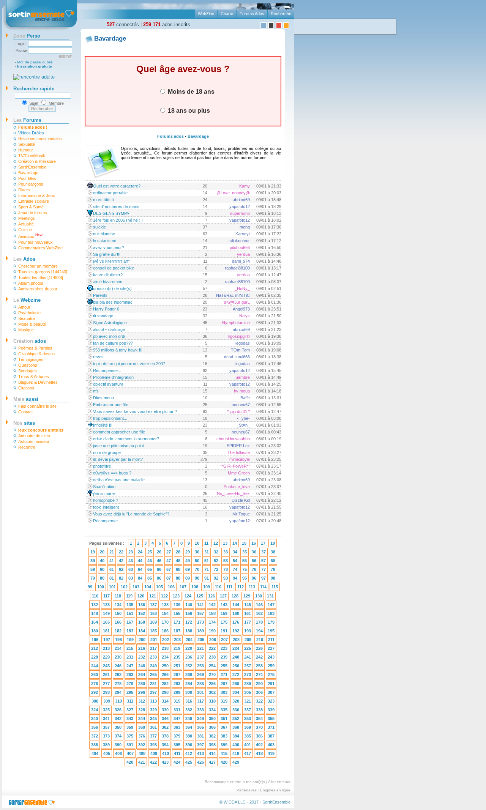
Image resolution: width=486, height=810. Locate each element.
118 (118, 596)
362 (165, 727)
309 (106, 701)
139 (177, 604)
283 (177, 683)
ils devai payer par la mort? (118, 459)
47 (168, 560)
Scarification (104, 486)
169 (153, 622)
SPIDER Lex (238, 445)
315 (177, 701)
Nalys (244, 316)
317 (200, 701)
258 (259, 665)
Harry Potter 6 (106, 309)
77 (263, 569)
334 (212, 710)
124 (188, 596)
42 (121, 560)
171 (177, 622)
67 (168, 569)
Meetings (26, 218)
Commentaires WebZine (40, 248)
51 (206, 560)
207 (224, 639)
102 (124, 587)
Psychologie (29, 312)
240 (235, 657)
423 (165, 762)
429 (235, 762)
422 (153, 762)
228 (94, 657)
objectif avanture (108, 384)
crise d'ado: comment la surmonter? (126, 439)
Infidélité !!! (102, 425)
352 (235, 718)
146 (259, 604)
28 (178, 552)
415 (224, 753)
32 (216, 552)
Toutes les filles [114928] (40, 277)
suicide (99, 227)
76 (254, 569)
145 (247, 604)
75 (244, 569)
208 (236, 639)
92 (216, 578)
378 (165, 736)
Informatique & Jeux (36, 195)
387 (271, 736)
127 (223, 596)
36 (254, 552)
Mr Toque (241, 514)
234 (165, 657)
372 (94, 736)
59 (92, 569)
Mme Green (239, 473)
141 (200, 604)
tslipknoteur (239, 240)
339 (271, 710)
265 (153, 674)
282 (165, 683)
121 (152, 596)
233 (153, 657)
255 (224, 665)
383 (224, 736)
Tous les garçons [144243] (42, 271)
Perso (26, 36)
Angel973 (241, 309)
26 (159, 552)
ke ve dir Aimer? (108, 275)
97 (263, 578)
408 (142, 753)
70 (197, 569)
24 (140, 552)
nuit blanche (104, 234)
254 (212, 665)
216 (141, 648)
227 (271, 648)
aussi (25, 399)
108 (194, 587)
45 (149, 560)
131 (270, 596)
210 (259, 639)
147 (271, 604)
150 (118, 613)
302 (212, 692)
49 (187, 560)
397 (200, 744)
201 (153, 639)
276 (94, 683)
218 (165, 648)
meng (245, 227)
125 (199, 596)
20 (102, 552)
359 (129, 727)
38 (273, 552)
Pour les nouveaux (35, 242)
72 (216, 569)
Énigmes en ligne (275, 790)
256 (235, 665)
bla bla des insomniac (113, 302)
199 (130, 639)
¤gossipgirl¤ (239, 336)
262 (118, 674)
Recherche (281, 13)
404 (95, 753)
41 (111, 560)
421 (141, 762)
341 (106, 718)
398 (212, 744)
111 (229, 587)
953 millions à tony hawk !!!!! (119, 350)
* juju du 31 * (238, 411)
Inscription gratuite (34, 66)
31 (206, 552)
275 (271, 674)
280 (141, 683)
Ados (24, 259)
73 (225, 569)
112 (240, 587)
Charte (227, 13)
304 (235, 692)
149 (106, 613)
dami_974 (241, 261)
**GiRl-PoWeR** (235, 466)
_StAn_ (243, 425)
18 (272, 543)
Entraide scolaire (33, 201)
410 (165, 753)
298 (165, 692)
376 (141, 736)
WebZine (206, 13)
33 (225, 552)
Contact (25, 412)
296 (141, 692)
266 (165, 674)
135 (129, 604)
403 (271, 744)
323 (271, 701)
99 (90, 587)
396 (188, 744)
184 (141, 631)
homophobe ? (105, 500)
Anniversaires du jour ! (39, 289)
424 (177, 762)
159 (224, 613)
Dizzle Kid (241, 500)
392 (141, 744)
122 (164, 596)
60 (102, 569)
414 (212, 753)
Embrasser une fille (110, 404)
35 (244, 552)
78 (273, 569)
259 (271, 665)
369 (247, 727)
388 (94, 744)
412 (188, 753)
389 (106, 744)
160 (235, 613)
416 (235, 753)
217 (153, 648)
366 (212, 727)
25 (149, 552)
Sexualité (26, 144)
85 (149, 578)
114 (263, 587)
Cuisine (25, 229)
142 (212, 604)
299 (177, 692)
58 (273, 560)
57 (263, 560)
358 (118, 727)
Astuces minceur (33, 441)
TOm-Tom (240, 350)
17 (263, 543)
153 (153, 613)
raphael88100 (237, 268)
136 (141, 604)
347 (177, 718)
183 (129, 631)
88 (178, 578)
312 (141, 701)
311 (130, 701)
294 (118, 692)
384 (235, 736)
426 (200, 762)
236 (188, 657)
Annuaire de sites (34, 435)
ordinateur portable (110, 193)
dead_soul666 (237, 357)
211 (271, 639)
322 (259, 701)
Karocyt (242, 234)
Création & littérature (37, 161)
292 (94, 692)
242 (259, 657)
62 (121, 569)
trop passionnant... (110, 418)
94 (235, 578)
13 (225, 543)
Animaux (31, 236)
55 (244, 560)
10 (197, 543)
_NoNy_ (242, 288)
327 (129, 710)
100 (100, 587)
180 (94, 631)
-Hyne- (243, 418)
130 (258, 596)
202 (165, 639)
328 (141, 710)
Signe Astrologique (110, 322)
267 (177, 674)
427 (212, 762)
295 (129, 692)
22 (121, 552)
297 (153, 692)
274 (259, 674)
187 (177, 631)
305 (247, 692)
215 (129, 648)
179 (271, 622)
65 (149, 569)
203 (177, 639)
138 (165, 604)
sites (24, 423)
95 (244, 578)
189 (200, 631)
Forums (27, 120)
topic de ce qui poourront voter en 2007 (129, 363)
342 (118, 718)
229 (106, 657)
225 (247, 648)
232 (141, 657)
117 (106, 596)
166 (118, 622)
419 (271, 753)
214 (118, 648)
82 (121, 578)
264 (141, 674)
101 (112, 587)
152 (141, 613)
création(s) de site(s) (112, 288)
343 (129, 718)
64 (140, 569)
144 (235, 604)
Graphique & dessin (36, 353)
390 (118, 744)
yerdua (243, 254)
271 (224, 674)
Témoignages (30, 359)
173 (200, 622)
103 (136, 587)
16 (253, 543)
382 (212, 736)
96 (254, 578)
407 (130, 753)
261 (106, 674)
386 (259, 736)
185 (153, 631)
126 (211, 596)
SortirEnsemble (32, 167)
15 (244, 543)
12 (215, 543)
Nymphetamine (236, 322)
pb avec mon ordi (109, 336)
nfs (96, 391)
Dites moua (103, 398)
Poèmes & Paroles (35, 348)
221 (200, 648)
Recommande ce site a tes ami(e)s (235, 782)
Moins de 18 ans (190, 91)
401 (247, 744)
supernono (240, 213)
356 (94, 727)
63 (130, 569)
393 (153, 744)
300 (188, 692)
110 (218, 587)
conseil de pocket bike (113, 268)
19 (92, 552)
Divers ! (25, 190)
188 (188, 631)
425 (188, 762)
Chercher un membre (38, 266)
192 (235, 631)
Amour (24, 307)
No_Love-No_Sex (233, 493)
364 (188, 727)
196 (95, 639)
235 (177, 657)
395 (177, 744)
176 (235, 622)
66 (159, 569)
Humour (25, 150)
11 (206, 543)
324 (94, 710)
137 (153, 604)
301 (200, 692)
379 (177, 736)
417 (247, 753)
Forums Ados (252, 13)
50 (197, 560)
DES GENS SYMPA (111, 213)
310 (118, 701)
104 (147, 587)
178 (259, 622)
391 (129, 744)
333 (200, 710)
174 (212, 622)
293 (106, 692)
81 (111, 578)
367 (224, 727)
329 (153, 710)
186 (165, 631)
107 (183, 587)
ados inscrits (166, 24)
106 (171, 587)
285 (200, 683)
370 (259, 727)
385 (247, 736)
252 (188, 665)
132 (94, 604)
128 (235, 596)
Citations (26, 388)
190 (212, 631)
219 (177, 648)
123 (176, 596)
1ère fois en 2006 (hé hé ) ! (118, 220)
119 (129, 596)
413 (200, 753)
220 (188, 648)
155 (177, 613)
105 (159, 587)
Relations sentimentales (40, 138)
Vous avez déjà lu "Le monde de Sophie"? (131, 514)
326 (118, 710)
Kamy (244, 186)
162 (259, 613)
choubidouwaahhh (233, 439)
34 (235, 552)
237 (200, 657)
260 (94, 674)
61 (111, 569)
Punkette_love (237, 486)
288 (235, 683)
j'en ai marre (104, 493)
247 (129, 665)
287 (224, 683)
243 (271, 657)
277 (106, 683)
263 (129, 674)
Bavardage (28, 172)
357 (106, 727)
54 (235, 560)
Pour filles (27, 178)
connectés (123, 24)
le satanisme (104, 240)
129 (246, 596)
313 (153, 701)
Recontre (26, 447)
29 (187, 552)
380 (188, 736)
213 (106, 648)
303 (224, 692)
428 (224, 762)
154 (165, 613)
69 (187, 569)
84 (140, 578)
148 (94, 613)
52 (216, 560)
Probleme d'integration (113, 377)
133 (106, 604)
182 (118, 631)
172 (188, 622)
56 (254, 560)
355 (271, 718)
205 (200, 639)
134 (118, 604)
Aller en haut (279, 782)
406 (118, 753)
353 (247, 718)
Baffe (245, 398)
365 (200, 727)
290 (259, 683)
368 (235, 727)
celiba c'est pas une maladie (119, 479)
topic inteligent (106, 507)
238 (212, 657)
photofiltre (102, 466)
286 (212, 683)
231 (129, 657)
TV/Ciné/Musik (31, 155)
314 (165, 701)
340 (94, 718)
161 (247, 613)
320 (235, 701)
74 (235, 569)
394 (165, 744)
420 (129, 762)
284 (188, 683)
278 (118, 683)
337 (247, 710)
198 (118, 639)
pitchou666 (240, 247)
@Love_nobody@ (233, 193)
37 (263, 552)
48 (178, 560)
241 (247, 657)
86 (159, 578)
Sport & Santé (31, 207)
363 (177, 727)
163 (271, 613)
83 (130, 578)
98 (273, 578)
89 (187, 578)
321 (247, 701)
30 (197, 552)
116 (95, 596)
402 (259, 744)
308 (95, 701)
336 (235, 710)
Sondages (27, 371)
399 (224, 744)
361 (153, 727)
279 (129, 683)
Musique (26, 330)
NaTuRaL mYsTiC (233, 295)
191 (224, 631)
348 (188, 718)
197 (106, 639)
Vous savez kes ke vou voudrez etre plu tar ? (135, 411)
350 (212, 718)
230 (118, 657)
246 (118, 665)
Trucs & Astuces (33, 376)
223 (224, 648)
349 (200, 718)
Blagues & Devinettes (38, 382)
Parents (100, 295)
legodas (242, 343)
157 (200, 613)
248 (141, 665)
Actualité (26, 224)
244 (94, 665)
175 (224, 622)
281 (153, 683)
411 (177, 753)
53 (225, 560)
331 (177, 710)
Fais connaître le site (37, 406)
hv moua (242, 391)
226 (259, 648)
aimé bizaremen (107, 281)
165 (106, 622)
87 (168, 578)
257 (247, 665)
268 (188, 674)
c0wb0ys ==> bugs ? (112, 473)
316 (188, 701)
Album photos (30, 283)
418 (259, 753)
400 (235, 744)
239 (224, 657)
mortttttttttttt (103, 199)
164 (94, 622)
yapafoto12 (239, 206)
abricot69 (241, 199)
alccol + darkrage (109, 329)
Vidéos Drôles (31, 133)
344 (141, 718)
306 (259, 692)
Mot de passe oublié (35, 62)
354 (259, 718)
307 (271, 692)
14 (234, 543)
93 (225, 578)
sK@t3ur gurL (237, 302)
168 (141, 622)
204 (189, 639)
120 (140, 596)
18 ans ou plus (188, 110)
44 (140, 560)
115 (274, 587)
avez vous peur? (108, 247)
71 (206, 569)
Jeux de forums (32, 212)
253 (200, 665)
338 (259, 710)
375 (129, 736)
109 (206, 587)
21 (111, 552)
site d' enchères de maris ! (117, 206)
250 (165, 665)
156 (188, 613)
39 (92, 560)
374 (118, 736)
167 (129, 622)
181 (106, 631)
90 (197, 578)
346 (165, 718)
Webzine (27, 300)
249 (153, 665)
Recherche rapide (33, 88)
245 (106, 665)
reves (98, 357)
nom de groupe (107, 452)
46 (159, 560)
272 (235, 674)
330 (165, 710)
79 (92, 578)
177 (247, 622)
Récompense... (107, 370)
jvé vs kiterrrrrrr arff (111, 261)
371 (271, 727)
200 (142, 639)
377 (153, 736)
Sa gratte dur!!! (106, 254)
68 (178, 569)
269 (200, 674)
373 (106, 736)
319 (224, 701)
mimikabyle (239, 459)
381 (200, 736)
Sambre (242, 377)
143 (224, 604)
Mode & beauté (32, 324)
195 (271, 631)
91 (206, 578)
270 (212, 674)
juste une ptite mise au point (118, 445)
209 (248, 639)
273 (247, 674)
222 (212, 648)
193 (247, 631)
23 (130, 552)
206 (212, 639)
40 (102, 560)
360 (141, 727)
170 (165, 622)
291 (271, 683)
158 (212, 613)
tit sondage (103, 316)
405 (106, 753)
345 (153, 718)
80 (102, 578)
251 (177, 665)
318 (212, 701)
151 (129, 613)
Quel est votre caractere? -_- (120, 186)
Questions (27, 365)
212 (94, 648)
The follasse (238, 452)
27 (168, 552)
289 (247, 683)
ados (29, 341)
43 (130, 560)
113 (252, 587)
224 (235, 648)
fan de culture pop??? (113, 343)
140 (188, 604)
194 (259, 631)
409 (153, 753)
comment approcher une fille (119, 432)
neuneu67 (241, 404)
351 (224, 718)
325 (106, 710)
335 (224, 710)
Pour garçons (30, 184)
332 (188, 710)
